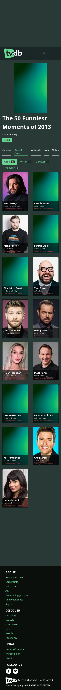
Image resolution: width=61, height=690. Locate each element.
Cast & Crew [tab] (18, 151)
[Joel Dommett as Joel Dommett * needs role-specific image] (15, 340)
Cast (9, 161)
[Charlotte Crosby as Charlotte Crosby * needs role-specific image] (15, 297)
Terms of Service (14, 649)
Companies (11, 624)
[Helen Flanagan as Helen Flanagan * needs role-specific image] (15, 382)
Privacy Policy (12, 653)
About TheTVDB (14, 577)
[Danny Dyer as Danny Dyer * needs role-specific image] (46, 340)
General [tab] (6, 149)
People (9, 633)
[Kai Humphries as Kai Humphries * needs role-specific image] (15, 467)
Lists (7, 628)
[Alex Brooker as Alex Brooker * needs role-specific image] (15, 255)
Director (42, 161)
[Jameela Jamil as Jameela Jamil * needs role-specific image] (15, 509)
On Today (10, 615)
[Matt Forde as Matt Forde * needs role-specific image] (46, 382)
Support (10, 604)
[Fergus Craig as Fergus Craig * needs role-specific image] (46, 255)
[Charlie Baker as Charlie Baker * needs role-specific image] (46, 212)
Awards (9, 620)
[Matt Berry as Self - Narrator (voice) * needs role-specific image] (15, 212)
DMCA (8, 658)
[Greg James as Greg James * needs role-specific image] (46, 467)
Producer (11, 167)
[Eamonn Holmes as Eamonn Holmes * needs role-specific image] (46, 425)
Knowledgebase (14, 599)
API (7, 590)
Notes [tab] (55, 149)
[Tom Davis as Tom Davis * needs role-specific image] (46, 297)
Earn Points (11, 581)
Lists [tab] (46, 149)
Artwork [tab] (36, 149)
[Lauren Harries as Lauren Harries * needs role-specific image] (15, 425)
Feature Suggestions (16, 595)
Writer (25, 161)
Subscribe (10, 586)
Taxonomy (11, 637)
